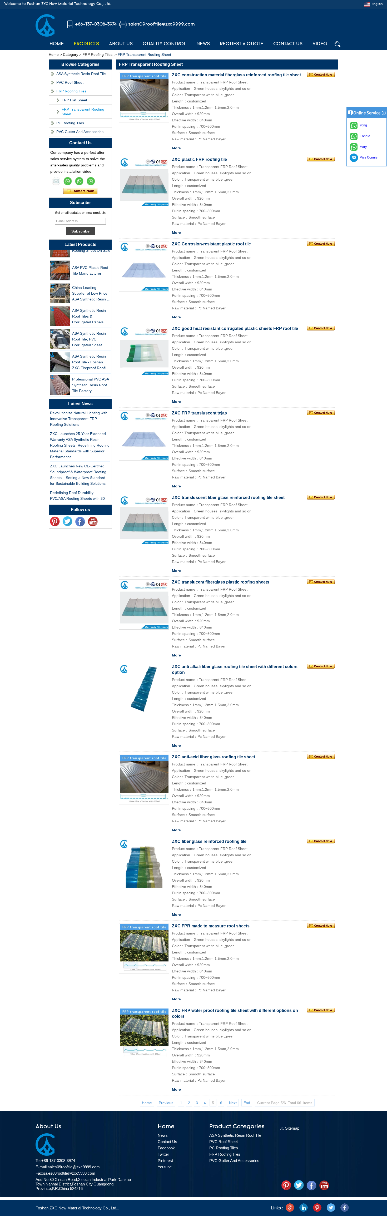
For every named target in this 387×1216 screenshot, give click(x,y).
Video (319, 44)
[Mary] (67, 181)
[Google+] (290, 1208)
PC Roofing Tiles (70, 123)
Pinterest (165, 1160)
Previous (166, 1103)
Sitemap (292, 1128)
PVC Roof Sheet (69, 82)
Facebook (166, 1148)
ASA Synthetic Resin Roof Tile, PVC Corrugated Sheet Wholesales (89, 332)
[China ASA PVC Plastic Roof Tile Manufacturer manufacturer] (60, 264)
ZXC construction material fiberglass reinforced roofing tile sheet (236, 75)
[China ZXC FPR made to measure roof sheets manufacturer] (144, 948)
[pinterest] (54, 521)
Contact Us (287, 44)
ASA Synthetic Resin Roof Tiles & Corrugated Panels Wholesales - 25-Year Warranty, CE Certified (90, 309)
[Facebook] (80, 521)
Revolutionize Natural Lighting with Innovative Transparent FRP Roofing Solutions (78, 412)
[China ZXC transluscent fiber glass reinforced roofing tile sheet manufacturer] (144, 520)
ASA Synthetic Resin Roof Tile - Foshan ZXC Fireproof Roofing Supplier (91, 355)
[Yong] (91, 181)
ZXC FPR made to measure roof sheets (211, 926)
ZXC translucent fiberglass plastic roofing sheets (220, 582)
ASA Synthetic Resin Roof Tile (81, 74)
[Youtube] (92, 521)
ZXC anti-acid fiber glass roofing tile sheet (213, 757)
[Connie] (79, 181)
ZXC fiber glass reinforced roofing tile (209, 841)
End (247, 1103)
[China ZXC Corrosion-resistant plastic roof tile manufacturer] (144, 266)
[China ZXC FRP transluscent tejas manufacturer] (144, 435)
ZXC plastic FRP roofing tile (199, 159)
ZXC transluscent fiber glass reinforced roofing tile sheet (228, 497)
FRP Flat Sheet (74, 100)
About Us (121, 44)
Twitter (163, 1154)
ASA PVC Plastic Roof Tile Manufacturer (90, 264)
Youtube (165, 1167)
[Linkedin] (303, 1208)
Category (70, 54)
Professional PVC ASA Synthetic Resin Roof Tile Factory (90, 378)
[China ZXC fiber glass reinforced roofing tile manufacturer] (144, 863)
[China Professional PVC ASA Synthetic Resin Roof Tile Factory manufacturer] (60, 378)
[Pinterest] (317, 1208)
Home (56, 44)
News (203, 44)
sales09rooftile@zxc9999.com (161, 24)
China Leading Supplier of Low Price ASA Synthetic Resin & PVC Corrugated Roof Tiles (90, 287)
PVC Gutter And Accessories (79, 132)
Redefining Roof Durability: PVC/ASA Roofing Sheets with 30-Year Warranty (78, 492)
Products (86, 44)
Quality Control (164, 44)
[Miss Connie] (56, 181)
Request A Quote (241, 44)
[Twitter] (67, 521)
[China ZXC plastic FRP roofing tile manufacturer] (144, 181)
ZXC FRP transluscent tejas (199, 413)
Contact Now (80, 191)
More (176, 148)
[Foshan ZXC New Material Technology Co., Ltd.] (45, 35)
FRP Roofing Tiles (97, 54)
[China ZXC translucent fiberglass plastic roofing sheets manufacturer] (144, 604)
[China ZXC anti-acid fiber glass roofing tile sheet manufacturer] (144, 779)
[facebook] (344, 1208)
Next (233, 1103)
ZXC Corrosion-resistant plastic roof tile (211, 244)
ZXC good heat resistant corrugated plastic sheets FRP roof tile (235, 328)
